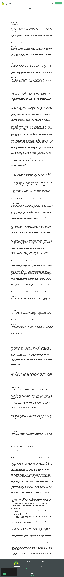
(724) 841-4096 (43, 567)
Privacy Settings (9, 573)
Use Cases (40, 3)
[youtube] (60, 0)
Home (26, 3)
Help (26, 565)
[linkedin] (57, 0)
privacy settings (9, 571)
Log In (53, 3)
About (29, 3)
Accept (4, 573)
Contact (49, 3)
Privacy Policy (18, 569)
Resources (44, 3)
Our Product (34, 3)
